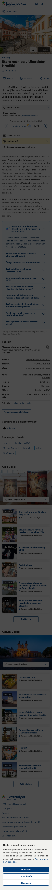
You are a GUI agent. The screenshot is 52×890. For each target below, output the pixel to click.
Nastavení (26, 883)
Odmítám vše (26, 876)
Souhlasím (26, 869)
